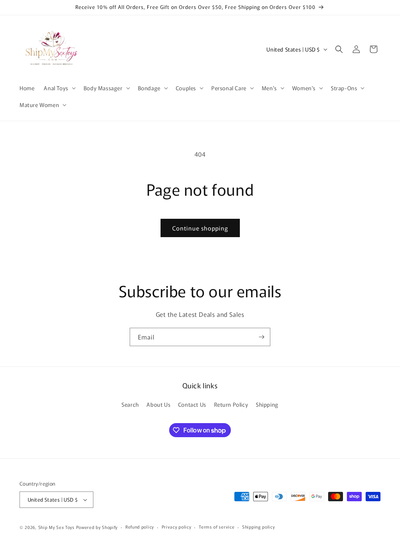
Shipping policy (258, 527)
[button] (59, 88)
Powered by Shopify (97, 527)
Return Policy (231, 404)
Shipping (267, 404)
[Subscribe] (261, 337)
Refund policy (139, 527)
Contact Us (192, 404)
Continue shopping (200, 228)
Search (130, 404)
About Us (158, 404)
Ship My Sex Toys (56, 527)
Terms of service (216, 527)
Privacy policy (176, 527)
